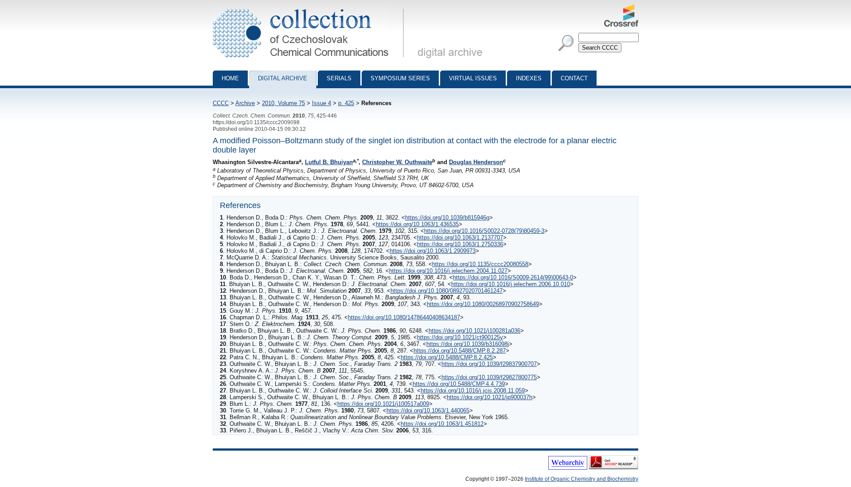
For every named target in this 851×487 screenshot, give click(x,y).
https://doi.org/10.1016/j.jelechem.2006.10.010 (510, 284)
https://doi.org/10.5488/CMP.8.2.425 (447, 357)
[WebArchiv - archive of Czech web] (567, 468)
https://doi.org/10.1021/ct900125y (460, 337)
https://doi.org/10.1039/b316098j (467, 344)
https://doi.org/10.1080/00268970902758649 (483, 304)
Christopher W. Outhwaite (397, 162)
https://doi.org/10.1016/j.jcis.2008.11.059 (473, 390)
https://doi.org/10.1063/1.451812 (442, 423)
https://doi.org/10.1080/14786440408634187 (404, 317)
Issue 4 (321, 103)
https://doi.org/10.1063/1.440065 (427, 410)
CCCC (221, 103)
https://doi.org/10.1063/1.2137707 (460, 237)
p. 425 (346, 103)
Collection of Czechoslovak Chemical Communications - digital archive (311, 8)
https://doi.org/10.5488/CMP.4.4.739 (459, 384)
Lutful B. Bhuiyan (329, 162)
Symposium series (400, 78)
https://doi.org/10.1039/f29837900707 (489, 364)
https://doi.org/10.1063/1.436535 (417, 224)
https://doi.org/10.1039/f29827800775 (489, 377)
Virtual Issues (473, 78)
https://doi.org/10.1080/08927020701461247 (446, 290)
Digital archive (282, 78)
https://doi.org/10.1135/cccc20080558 (480, 264)
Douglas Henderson (476, 162)
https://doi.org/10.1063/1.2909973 (433, 250)
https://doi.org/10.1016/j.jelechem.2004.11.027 (448, 270)
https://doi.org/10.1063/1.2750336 (460, 244)
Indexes (529, 78)
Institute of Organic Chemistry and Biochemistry (581, 479)
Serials (339, 78)
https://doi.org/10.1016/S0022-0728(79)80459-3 (484, 231)
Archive (245, 103)
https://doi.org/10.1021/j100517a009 (383, 404)
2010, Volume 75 (283, 103)
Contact (574, 78)
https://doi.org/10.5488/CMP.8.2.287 (460, 350)
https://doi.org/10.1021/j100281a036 (474, 330)
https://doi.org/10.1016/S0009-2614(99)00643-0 (513, 277)
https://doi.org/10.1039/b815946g (447, 217)
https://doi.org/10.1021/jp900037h (489, 397)
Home (230, 78)
